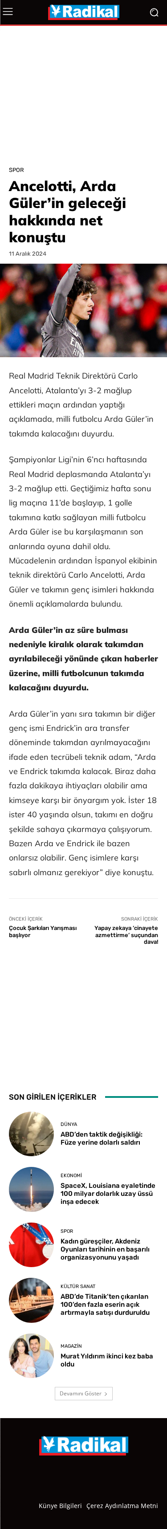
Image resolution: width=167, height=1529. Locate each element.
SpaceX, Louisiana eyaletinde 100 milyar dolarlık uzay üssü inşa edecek (108, 1194)
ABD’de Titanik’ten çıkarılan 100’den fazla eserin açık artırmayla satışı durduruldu (105, 1305)
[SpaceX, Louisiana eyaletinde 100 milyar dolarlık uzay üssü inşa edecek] (31, 1189)
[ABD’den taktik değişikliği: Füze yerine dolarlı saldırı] (31, 1134)
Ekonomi (71, 1175)
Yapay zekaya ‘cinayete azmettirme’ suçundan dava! (126, 935)
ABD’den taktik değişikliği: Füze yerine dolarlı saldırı (102, 1138)
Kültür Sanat (78, 1286)
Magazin (71, 1346)
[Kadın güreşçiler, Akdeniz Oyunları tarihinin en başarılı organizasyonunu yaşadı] (31, 1245)
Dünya (69, 1124)
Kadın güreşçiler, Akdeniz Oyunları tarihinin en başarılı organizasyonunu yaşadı (105, 1249)
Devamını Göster (81, 1393)
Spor (16, 170)
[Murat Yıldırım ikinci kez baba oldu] (31, 1355)
